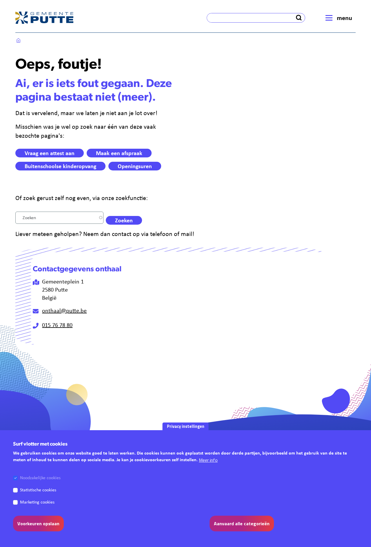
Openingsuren (135, 166)
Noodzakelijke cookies (40, 478)
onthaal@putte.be (64, 310)
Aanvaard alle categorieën (242, 523)
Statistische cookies (38, 490)
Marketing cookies (37, 502)
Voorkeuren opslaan (38, 523)
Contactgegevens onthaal (77, 269)
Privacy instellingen (185, 426)
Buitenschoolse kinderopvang (60, 166)
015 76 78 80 (57, 325)
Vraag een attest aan (49, 153)
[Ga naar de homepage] (44, 18)
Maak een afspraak (119, 153)
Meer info (208, 460)
